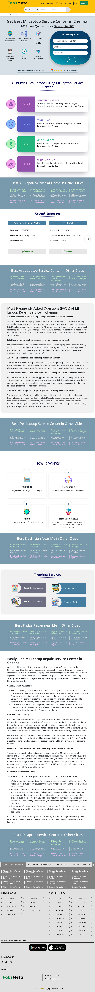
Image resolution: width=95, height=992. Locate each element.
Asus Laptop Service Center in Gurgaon (38, 290)
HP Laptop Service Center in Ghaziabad (17, 854)
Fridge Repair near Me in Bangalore (38, 632)
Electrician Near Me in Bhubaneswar (59, 545)
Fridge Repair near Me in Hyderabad (59, 643)
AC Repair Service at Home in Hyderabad (58, 201)
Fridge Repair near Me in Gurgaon (38, 643)
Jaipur (60, 907)
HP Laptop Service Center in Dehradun (37, 849)
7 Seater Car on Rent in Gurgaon (34, 882)
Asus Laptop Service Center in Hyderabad (58, 290)
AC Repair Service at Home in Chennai (17, 195)
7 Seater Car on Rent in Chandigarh (57, 871)
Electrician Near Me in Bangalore (38, 545)
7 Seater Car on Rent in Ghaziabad (80, 877)
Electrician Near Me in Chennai (18, 551)
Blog (11, 903)
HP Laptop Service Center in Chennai (17, 849)
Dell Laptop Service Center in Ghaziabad (17, 443)
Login (76, 3)
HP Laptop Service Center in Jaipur (77, 854)
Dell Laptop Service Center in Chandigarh (78, 430)
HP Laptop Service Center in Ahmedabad (18, 841)
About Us (34, 899)
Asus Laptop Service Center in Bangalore (38, 277)
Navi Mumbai (82, 907)
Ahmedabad (60, 934)
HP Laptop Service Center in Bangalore (37, 841)
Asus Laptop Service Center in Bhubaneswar (58, 278)
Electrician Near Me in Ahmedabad (18, 545)
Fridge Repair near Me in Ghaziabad (18, 643)
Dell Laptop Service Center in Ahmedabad (18, 430)
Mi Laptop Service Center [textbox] (65, 41)
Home (12, 899)
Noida (82, 910)
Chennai (19, 15)
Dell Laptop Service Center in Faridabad (78, 438)
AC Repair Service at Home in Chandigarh (78, 190)
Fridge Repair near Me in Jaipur (79, 643)
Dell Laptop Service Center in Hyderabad (58, 443)
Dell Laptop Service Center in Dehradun (37, 438)
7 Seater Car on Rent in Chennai (80, 871)
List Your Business (47, 3)
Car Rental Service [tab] (81, 865)
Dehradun (82, 930)
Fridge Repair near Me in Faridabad (79, 638)
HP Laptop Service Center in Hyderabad (58, 854)
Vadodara (82, 926)
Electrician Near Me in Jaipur (79, 556)
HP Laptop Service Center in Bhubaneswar (57, 842)
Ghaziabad (59, 914)
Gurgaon (82, 903)
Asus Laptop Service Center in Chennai (17, 284)
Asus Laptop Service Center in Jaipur (78, 290)
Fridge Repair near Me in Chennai (18, 638)
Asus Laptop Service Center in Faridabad (78, 284)
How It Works (11, 907)
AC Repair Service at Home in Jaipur (78, 201)
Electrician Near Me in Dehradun (38, 551)
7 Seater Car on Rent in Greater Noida (11, 882)
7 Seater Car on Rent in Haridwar (57, 882)
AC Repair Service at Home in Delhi (58, 195)
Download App (65, 3)
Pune (59, 903)
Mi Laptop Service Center (34, 15)
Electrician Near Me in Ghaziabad (18, 556)
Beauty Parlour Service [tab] (39, 865)
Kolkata (59, 926)
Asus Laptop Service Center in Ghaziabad (17, 290)
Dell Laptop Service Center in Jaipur (78, 443)
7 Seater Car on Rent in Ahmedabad (11, 871)
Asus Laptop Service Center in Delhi (58, 284)
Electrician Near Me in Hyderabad (59, 556)
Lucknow (82, 918)
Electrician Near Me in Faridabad (79, 551)
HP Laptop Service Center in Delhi (57, 849)
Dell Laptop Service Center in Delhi (58, 438)
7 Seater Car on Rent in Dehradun (11, 877)
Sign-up (84, 3)
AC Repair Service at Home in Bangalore (37, 190)
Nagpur (59, 922)
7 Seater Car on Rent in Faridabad (57, 877)
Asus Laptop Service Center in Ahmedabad (18, 277)
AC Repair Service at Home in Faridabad (78, 195)
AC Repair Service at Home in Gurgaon (37, 201)
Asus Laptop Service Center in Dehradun (38, 284)
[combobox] (70, 41)
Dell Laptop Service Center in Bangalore (37, 430)
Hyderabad (82, 922)
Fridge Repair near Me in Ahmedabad (18, 632)
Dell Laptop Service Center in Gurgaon (37, 443)
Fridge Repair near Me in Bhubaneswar (59, 632)
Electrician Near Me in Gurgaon (38, 556)
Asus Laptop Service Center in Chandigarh (78, 277)
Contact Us (34, 907)
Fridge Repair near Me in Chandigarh (79, 632)
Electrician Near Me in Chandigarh (79, 545)
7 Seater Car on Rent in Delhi (34, 877)
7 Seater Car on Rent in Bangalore (34, 871)
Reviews (33, 903)
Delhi (30, 10)
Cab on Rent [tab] (62, 865)
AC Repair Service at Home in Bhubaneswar (59, 190)
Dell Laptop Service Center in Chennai (17, 438)
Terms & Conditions (33, 910)
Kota (81, 934)
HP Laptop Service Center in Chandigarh (78, 841)
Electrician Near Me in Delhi (59, 551)
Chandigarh (60, 918)
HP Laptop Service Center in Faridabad (78, 849)
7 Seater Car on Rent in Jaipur (80, 882)
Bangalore (59, 910)
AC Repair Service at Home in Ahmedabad (18, 190)
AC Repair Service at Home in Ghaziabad (17, 201)
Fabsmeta (40, 988)
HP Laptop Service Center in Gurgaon (37, 854)
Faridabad (81, 914)
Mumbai (82, 899)
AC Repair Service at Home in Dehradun (37, 195)
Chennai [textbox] (57, 47)
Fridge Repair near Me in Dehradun (38, 638)
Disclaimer (11, 914)
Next (87, 239)
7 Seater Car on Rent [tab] (14, 865)
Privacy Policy (11, 910)
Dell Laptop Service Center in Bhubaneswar (58, 431)
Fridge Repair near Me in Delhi (59, 638)
